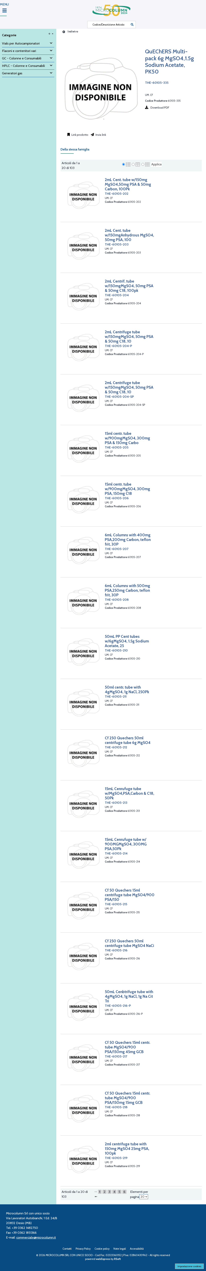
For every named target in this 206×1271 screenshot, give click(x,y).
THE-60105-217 (116, 1056)
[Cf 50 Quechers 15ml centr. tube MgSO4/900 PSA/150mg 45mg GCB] (83, 1057)
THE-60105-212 (116, 747)
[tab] (77, 150)
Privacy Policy (83, 1248)
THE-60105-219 (116, 1158)
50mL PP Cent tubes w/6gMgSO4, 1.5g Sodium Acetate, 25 (127, 641)
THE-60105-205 (117, 447)
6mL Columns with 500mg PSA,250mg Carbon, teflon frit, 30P (127, 590)
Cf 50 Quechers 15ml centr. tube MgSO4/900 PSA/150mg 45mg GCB (127, 1047)
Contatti (67, 1248)
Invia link (100, 135)
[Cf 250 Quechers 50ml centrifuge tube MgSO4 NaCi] (83, 956)
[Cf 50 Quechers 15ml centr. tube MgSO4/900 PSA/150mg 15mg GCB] (83, 1108)
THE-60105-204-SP (119, 397)
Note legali (119, 1248)
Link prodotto (79, 135)
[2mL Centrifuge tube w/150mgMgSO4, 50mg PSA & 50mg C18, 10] (83, 347)
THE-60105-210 (116, 650)
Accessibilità (137, 1248)
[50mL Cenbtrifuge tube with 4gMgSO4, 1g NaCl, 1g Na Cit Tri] (83, 1007)
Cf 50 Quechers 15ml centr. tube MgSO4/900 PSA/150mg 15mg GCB (127, 1098)
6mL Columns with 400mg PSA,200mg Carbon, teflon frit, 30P (128, 539)
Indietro (72, 31)
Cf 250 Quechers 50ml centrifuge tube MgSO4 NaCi (129, 943)
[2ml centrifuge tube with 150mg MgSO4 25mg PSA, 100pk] (83, 1159)
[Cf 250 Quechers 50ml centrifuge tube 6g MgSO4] (83, 753)
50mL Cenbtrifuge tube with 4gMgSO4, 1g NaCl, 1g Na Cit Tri (129, 996)
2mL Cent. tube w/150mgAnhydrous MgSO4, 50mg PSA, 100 (129, 235)
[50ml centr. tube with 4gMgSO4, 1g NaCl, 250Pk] (83, 702)
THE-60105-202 (116, 194)
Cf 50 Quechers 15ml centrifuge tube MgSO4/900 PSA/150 (129, 895)
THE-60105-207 (116, 549)
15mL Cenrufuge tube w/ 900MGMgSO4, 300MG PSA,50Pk (126, 844)
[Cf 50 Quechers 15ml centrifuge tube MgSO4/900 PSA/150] (83, 905)
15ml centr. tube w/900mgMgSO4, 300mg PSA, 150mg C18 (127, 489)
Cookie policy (102, 1248)
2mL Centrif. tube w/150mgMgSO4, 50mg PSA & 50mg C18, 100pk (129, 286)
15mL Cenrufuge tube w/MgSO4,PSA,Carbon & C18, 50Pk (129, 793)
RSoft (117, 1259)
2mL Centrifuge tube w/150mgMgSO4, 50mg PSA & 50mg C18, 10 (129, 336)
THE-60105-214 (116, 853)
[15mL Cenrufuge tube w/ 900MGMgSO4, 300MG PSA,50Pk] (83, 854)
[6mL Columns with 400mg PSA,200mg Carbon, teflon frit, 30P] (83, 550)
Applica (156, 164)
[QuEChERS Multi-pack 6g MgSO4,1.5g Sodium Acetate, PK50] (101, 127)
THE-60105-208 (117, 600)
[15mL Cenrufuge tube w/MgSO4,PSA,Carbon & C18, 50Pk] (83, 804)
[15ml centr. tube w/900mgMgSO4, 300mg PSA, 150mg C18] (83, 499)
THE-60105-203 (117, 244)
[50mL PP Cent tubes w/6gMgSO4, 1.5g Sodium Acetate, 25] (83, 651)
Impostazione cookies (189, 1266)
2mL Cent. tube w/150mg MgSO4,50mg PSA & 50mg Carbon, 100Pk (128, 184)
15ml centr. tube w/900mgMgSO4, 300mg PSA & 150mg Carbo (127, 438)
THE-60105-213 (116, 803)
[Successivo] (96, 1196)
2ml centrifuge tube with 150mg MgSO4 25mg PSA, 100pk (127, 1149)
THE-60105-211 (116, 696)
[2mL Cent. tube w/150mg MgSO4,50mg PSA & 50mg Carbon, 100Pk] (83, 195)
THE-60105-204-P (118, 346)
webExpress (103, 1259)
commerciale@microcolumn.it (36, 1237)
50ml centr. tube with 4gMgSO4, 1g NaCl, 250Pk (127, 689)
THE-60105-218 (116, 1107)
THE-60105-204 (117, 295)
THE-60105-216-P (118, 1006)
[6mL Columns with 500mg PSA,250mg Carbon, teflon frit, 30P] (83, 601)
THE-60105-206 (117, 498)
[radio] (123, 164)
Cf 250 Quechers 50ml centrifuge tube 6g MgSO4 (127, 740)
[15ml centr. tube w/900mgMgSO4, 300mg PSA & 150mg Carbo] (83, 448)
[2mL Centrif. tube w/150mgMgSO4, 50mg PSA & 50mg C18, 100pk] (83, 296)
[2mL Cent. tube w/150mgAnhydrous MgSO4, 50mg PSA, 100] (83, 245)
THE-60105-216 (116, 950)
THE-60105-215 (116, 904)
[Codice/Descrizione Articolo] (132, 24)
